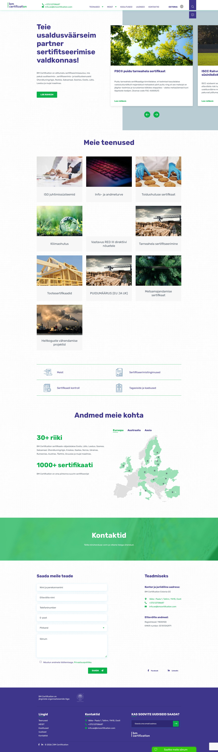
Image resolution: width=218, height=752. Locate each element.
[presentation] (147, 119)
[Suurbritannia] (129, 475)
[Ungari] (153, 484)
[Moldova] (166, 483)
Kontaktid (43, 740)
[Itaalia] (145, 495)
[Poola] (154, 475)
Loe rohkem (46, 94)
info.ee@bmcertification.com (58, 7)
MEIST (41, 729)
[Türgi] (172, 497)
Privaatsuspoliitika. (83, 667)
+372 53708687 (52, 4)
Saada (95, 675)
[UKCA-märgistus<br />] (152, 45)
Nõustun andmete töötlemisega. (67, 667)
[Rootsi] (147, 465)
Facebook (154, 675)
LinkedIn (175, 675)
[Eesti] (158, 462)
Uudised (42, 736)
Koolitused (44, 733)
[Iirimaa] (123, 470)
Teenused (43, 725)
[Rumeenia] (163, 488)
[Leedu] (158, 469)
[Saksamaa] (145, 477)
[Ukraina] (166, 478)
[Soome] (157, 457)
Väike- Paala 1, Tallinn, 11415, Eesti (165, 603)
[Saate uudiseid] (176, 728)
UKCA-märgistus (126, 71)
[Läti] (157, 465)
